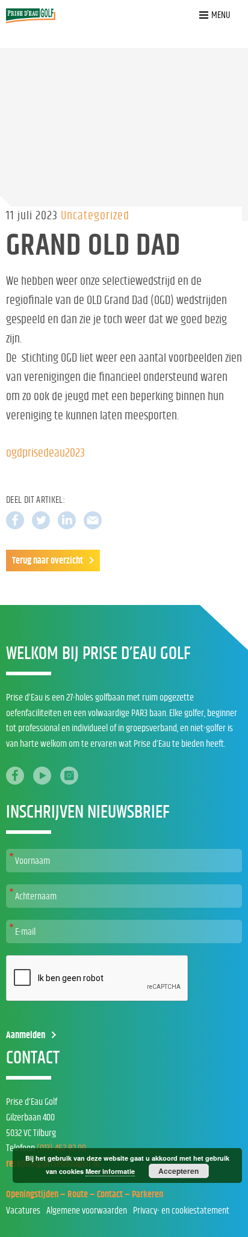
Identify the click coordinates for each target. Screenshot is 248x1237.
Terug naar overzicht (47, 560)
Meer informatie (110, 1171)
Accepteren (178, 1171)
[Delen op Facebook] (15, 520)
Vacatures (23, 1210)
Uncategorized (95, 216)
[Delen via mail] (93, 520)
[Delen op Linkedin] (67, 520)
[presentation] (97, 978)
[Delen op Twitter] (41, 520)
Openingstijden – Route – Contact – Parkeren (84, 1194)
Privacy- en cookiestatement (181, 1210)
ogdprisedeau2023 (45, 453)
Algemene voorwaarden (86, 1210)
